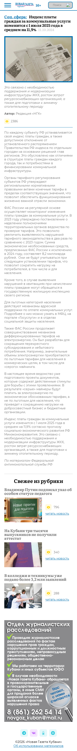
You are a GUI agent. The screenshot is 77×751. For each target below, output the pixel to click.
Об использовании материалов (38, 746)
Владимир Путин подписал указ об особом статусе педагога (38, 491)
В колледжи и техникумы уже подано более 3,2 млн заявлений (35, 577)
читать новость (57, 513)
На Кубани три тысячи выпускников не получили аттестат (30, 534)
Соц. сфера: (15, 17)
